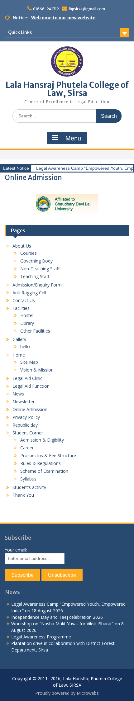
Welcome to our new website (63, 18)
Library (27, 323)
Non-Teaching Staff (40, 269)
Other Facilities (35, 331)
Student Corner (27, 433)
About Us (21, 246)
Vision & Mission (37, 370)
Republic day (25, 425)
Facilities (21, 308)
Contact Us (23, 300)
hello (25, 346)
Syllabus (28, 479)
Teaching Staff (34, 276)
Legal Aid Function (31, 386)
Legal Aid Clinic (27, 378)
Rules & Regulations (40, 463)
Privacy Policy (26, 417)
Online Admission (29, 409)
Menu (73, 138)
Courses (28, 253)
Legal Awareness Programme (41, 637)
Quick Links (20, 32)
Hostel (26, 315)
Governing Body (36, 261)
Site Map (29, 362)
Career (27, 448)
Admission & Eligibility (42, 440)
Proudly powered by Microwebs (67, 693)
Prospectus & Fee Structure (48, 455)
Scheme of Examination (44, 471)
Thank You (23, 495)
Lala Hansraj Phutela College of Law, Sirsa (67, 89)
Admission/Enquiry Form (37, 285)
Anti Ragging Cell (29, 293)
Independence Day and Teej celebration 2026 (57, 617)
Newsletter (23, 402)
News (18, 394)
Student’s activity (29, 487)
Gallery (19, 339)
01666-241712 (46, 9)
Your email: (16, 550)
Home (18, 355)
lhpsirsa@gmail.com (87, 9)
